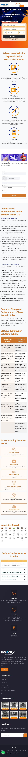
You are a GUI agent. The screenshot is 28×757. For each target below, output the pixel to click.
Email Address (5, 181)
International (4, 682)
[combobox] (14, 25)
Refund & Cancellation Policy (8, 690)
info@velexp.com (6, 16)
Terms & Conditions (6, 687)
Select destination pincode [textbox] (10, 29)
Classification (4, 185)
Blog (2, 693)
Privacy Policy (4, 685)
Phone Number (5, 176)
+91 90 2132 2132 (10, 14)
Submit (14, 195)
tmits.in (21, 753)
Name (3, 171)
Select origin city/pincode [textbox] (9, 25)
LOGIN (18, 3)
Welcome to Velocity (6, 1)
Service (3, 190)
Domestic (3, 679)
